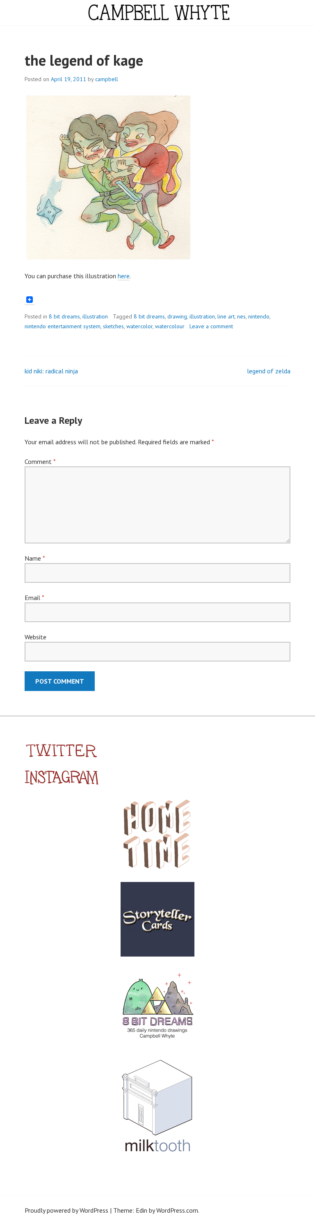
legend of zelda (268, 371)
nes (241, 316)
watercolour (170, 326)
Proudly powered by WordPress (66, 1210)
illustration (95, 316)
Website (35, 637)
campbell (106, 79)
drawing (177, 316)
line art (226, 316)
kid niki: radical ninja (51, 371)
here (124, 276)
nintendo (258, 316)
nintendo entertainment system (62, 326)
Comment (40, 461)
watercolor (139, 326)
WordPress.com (177, 1210)
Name (35, 558)
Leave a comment (211, 326)
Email (34, 597)
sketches (113, 326)
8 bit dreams (64, 316)
